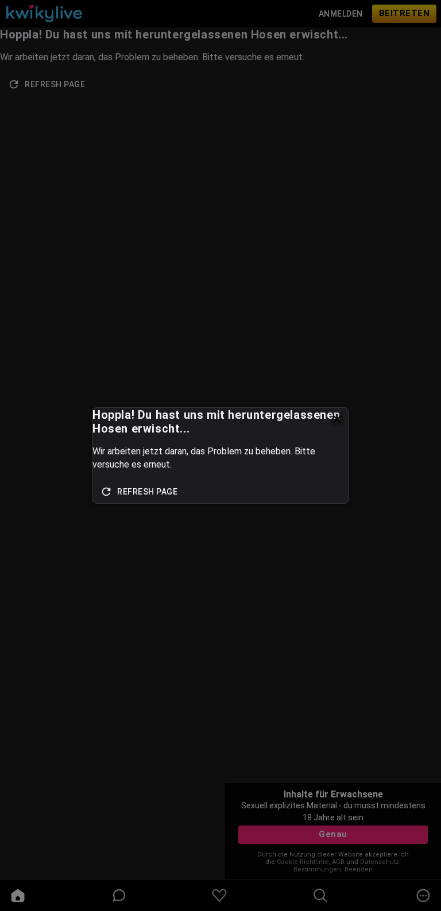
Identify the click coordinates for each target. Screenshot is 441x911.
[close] (337, 419)
